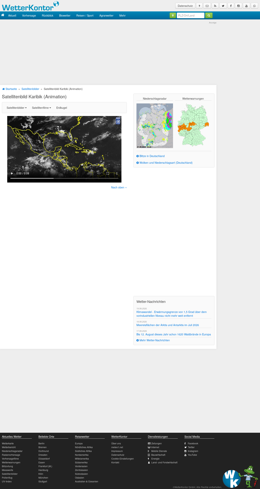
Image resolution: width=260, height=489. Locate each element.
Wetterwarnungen (11, 462)
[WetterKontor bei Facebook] (231, 6)
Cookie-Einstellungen (122, 458)
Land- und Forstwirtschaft (164, 462)
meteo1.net (117, 447)
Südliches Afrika (83, 450)
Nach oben (118, 187)
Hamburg (43, 470)
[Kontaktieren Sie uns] (207, 6)
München (43, 477)
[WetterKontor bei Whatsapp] (254, 6)
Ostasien (79, 477)
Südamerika (81, 462)
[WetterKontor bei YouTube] (246, 6)
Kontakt (115, 462)
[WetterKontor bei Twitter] (223, 6)
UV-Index (7, 481)
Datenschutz (185, 6)
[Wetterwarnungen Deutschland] (193, 125)
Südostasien (81, 473)
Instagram (193, 450)
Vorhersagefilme (10, 458)
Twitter (191, 447)
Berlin (41, 443)
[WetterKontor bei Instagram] (238, 6)
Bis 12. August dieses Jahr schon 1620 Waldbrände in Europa (173, 334)
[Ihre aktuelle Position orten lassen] (173, 15)
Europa (79, 443)
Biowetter (64, 15)
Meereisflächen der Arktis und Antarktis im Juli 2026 (167, 325)
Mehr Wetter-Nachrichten (154, 340)
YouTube (192, 454)
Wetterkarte (8, 443)
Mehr (122, 15)
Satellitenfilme (40, 108)
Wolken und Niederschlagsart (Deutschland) (166, 162)
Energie (155, 458)
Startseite (11, 89)
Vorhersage (29, 15)
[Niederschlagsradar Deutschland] (154, 125)
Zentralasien (81, 470)
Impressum (117, 450)
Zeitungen (156, 443)
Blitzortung (7, 466)
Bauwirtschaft (158, 454)
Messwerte (7, 470)
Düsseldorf (44, 458)
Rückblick (47, 15)
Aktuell (12, 15)
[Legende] (199, 6)
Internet (155, 447)
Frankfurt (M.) (45, 466)
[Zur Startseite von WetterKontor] (2, 15)
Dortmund (43, 450)
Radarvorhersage (11, 454)
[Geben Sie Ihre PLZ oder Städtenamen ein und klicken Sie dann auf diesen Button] (209, 15)
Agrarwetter (106, 15)
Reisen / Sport (84, 15)
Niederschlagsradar (12, 450)
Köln (40, 473)
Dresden (42, 454)
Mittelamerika (82, 458)
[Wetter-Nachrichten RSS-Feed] (215, 6)
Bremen (42, 447)
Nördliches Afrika (84, 447)
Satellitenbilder (30, 89)
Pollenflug (7, 477)
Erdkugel (61, 108)
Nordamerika (82, 454)
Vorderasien (81, 466)
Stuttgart (42, 481)
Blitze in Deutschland (152, 156)
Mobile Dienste (159, 450)
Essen (41, 462)
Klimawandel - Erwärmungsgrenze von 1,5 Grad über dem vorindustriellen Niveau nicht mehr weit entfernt (171, 314)
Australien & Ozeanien (86, 481)
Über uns (116, 443)
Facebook (193, 443)
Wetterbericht (9, 447)
